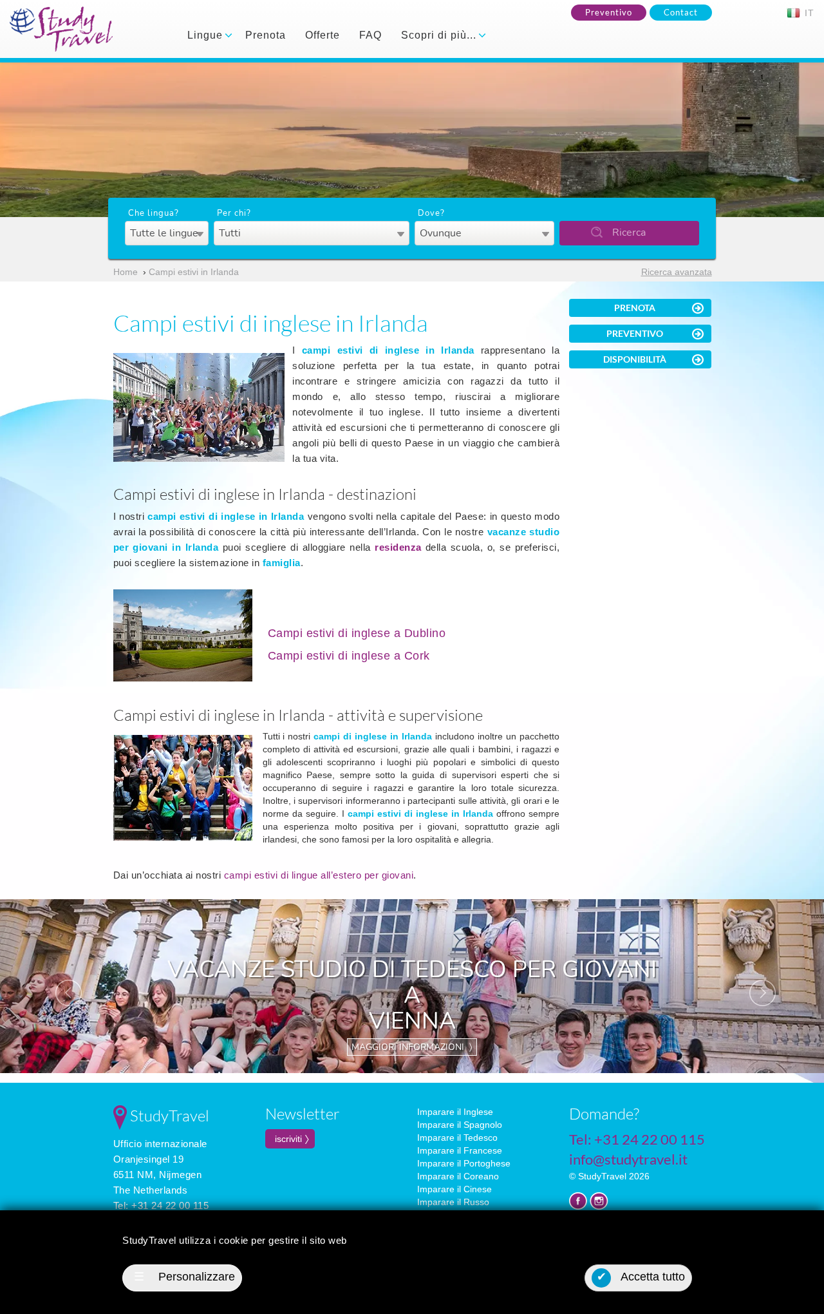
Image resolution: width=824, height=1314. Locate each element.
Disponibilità (634, 359)
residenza (398, 547)
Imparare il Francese (459, 1150)
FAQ (370, 35)
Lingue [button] (206, 35)
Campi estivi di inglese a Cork (349, 655)
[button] (62, 986)
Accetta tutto (641, 1276)
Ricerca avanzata (676, 272)
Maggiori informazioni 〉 (412, 1047)
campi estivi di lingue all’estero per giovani (319, 875)
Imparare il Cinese (454, 1189)
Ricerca (629, 232)
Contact (681, 12)
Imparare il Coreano (458, 1176)
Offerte (322, 35)
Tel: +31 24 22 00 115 (161, 1205)
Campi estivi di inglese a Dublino (357, 633)
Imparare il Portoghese (463, 1163)
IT (807, 13)
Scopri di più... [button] (440, 35)
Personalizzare (184, 1276)
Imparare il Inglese (455, 1112)
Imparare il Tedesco (457, 1137)
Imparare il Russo (453, 1202)
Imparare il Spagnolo (459, 1124)
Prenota (265, 35)
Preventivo (608, 12)
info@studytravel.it (628, 1159)
